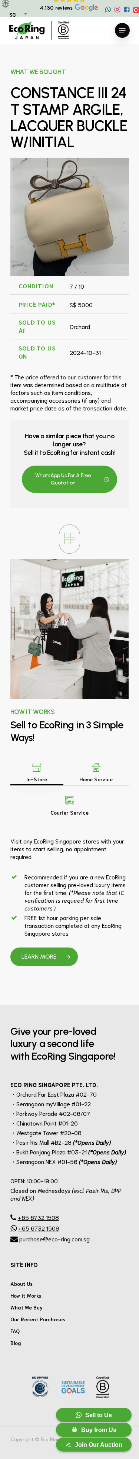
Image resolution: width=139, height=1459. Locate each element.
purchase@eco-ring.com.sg (54, 1238)
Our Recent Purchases (37, 1319)
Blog (15, 1342)
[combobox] (18, 15)
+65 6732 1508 (38, 1217)
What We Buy (26, 1307)
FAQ (15, 1331)
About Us (21, 1283)
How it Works (25, 1295)
